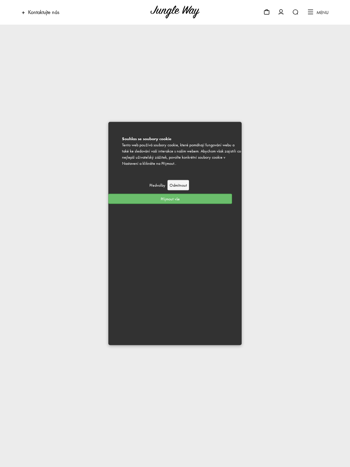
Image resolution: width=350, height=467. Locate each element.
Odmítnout (178, 185)
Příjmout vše (170, 199)
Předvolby (157, 185)
